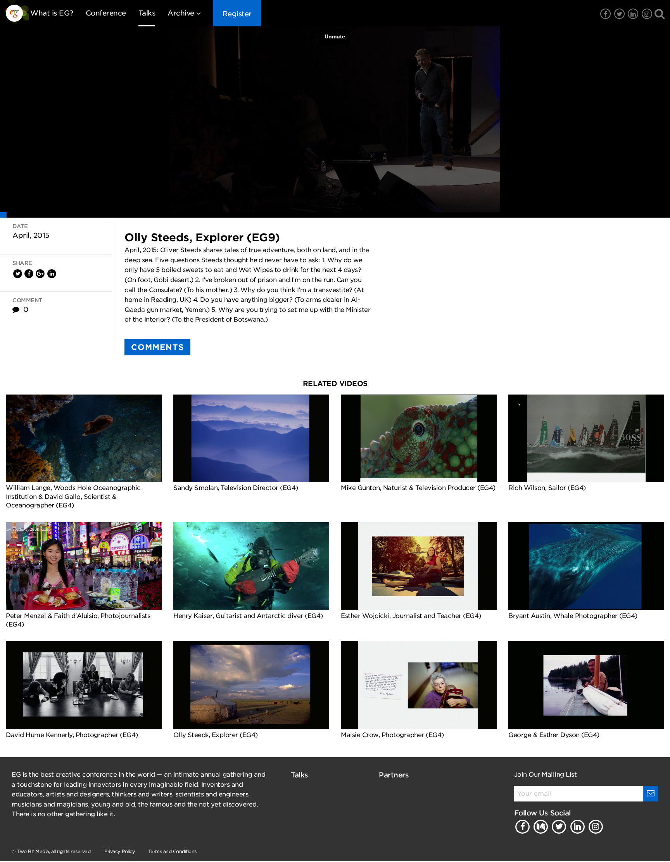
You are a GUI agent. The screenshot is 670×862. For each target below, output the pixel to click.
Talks (146, 13)
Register (237, 14)
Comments (157, 347)
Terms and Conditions (172, 851)
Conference (106, 13)
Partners (394, 775)
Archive (181, 13)
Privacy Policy (119, 851)
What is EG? (51, 13)
